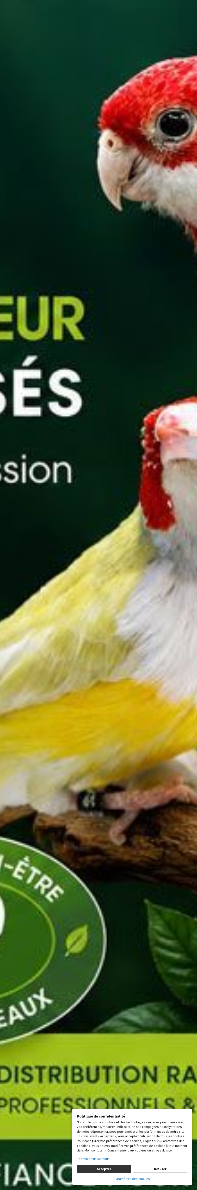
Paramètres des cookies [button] (132, 1179)
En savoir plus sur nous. (93, 1159)
